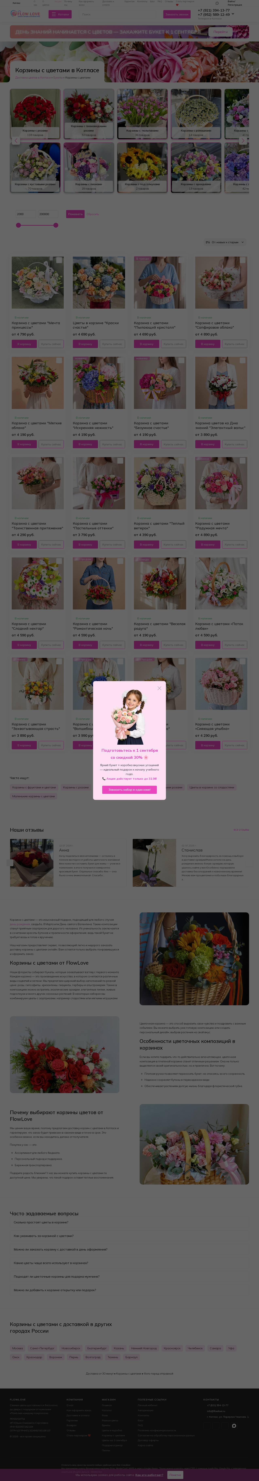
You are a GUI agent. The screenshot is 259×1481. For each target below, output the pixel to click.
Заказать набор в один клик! (129, 790)
